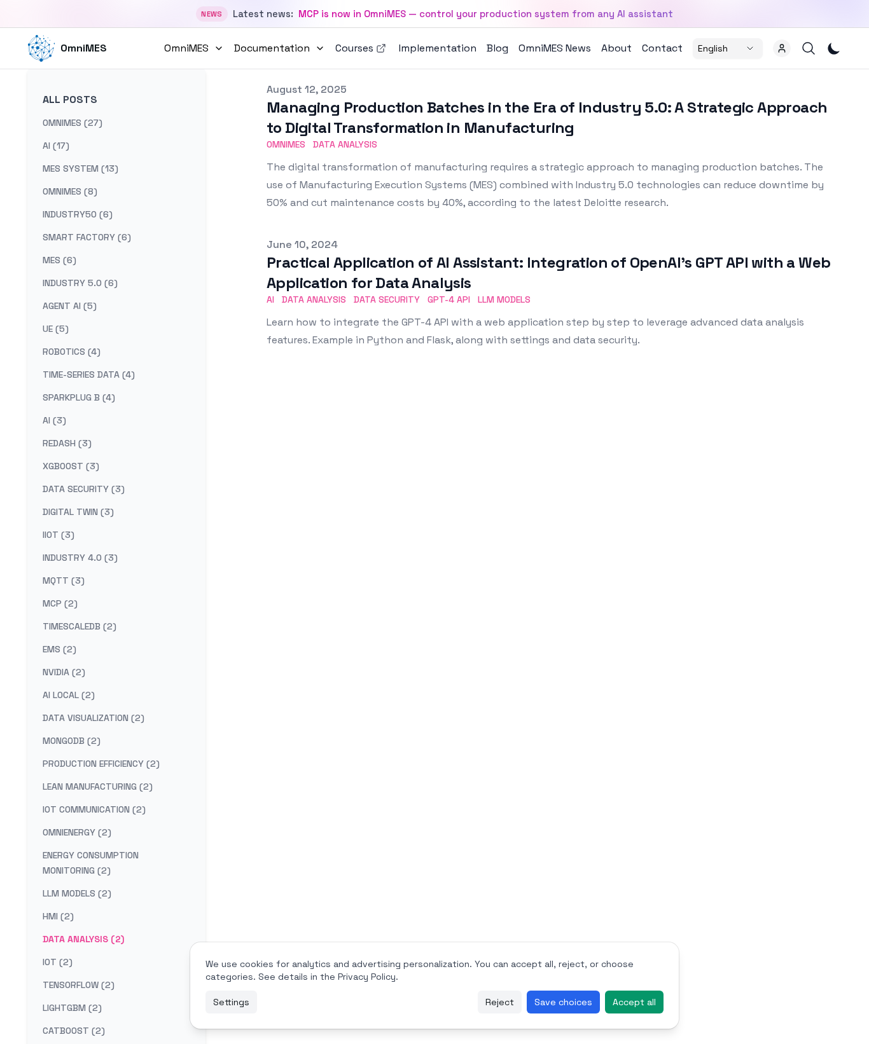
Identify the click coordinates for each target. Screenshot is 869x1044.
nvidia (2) (64, 672)
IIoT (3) (58, 534)
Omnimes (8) (70, 191)
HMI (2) (58, 916)
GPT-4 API (449, 299)
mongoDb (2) (72, 740)
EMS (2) (59, 649)
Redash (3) (67, 443)
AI (270, 299)
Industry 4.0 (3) (80, 557)
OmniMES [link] (83, 48)
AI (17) (56, 145)
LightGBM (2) (72, 1007)
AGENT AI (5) (70, 306)
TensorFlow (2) (79, 985)
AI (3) (54, 420)
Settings (231, 1002)
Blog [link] (497, 48)
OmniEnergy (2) (77, 832)
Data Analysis (345, 144)
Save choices (563, 1002)
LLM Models (504, 299)
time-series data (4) (89, 374)
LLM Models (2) (77, 893)
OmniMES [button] (186, 48)
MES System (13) (80, 168)
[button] (782, 48)
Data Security (387, 299)
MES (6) (59, 260)
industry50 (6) (78, 214)
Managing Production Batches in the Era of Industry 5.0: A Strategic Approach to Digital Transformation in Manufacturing (547, 117)
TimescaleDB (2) (79, 626)
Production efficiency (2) (101, 763)
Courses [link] (354, 48)
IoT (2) (58, 962)
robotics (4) (72, 351)
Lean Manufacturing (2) (98, 786)
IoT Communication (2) (94, 809)
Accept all (634, 1002)
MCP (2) (60, 603)
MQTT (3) (64, 580)
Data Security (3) (84, 489)
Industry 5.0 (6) (80, 283)
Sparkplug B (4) (79, 397)
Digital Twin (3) (78, 512)
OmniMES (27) (72, 122)
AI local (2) (69, 695)
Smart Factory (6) (87, 237)
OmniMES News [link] (554, 48)
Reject (499, 1002)
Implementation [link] (437, 48)
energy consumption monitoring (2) (91, 862)
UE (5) (56, 328)
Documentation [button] (272, 48)
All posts (70, 99)
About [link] (616, 48)
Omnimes (286, 144)
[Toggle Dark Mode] (834, 48)
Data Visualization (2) (93, 718)
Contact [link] (662, 48)
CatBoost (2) (74, 1030)
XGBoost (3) (71, 466)
